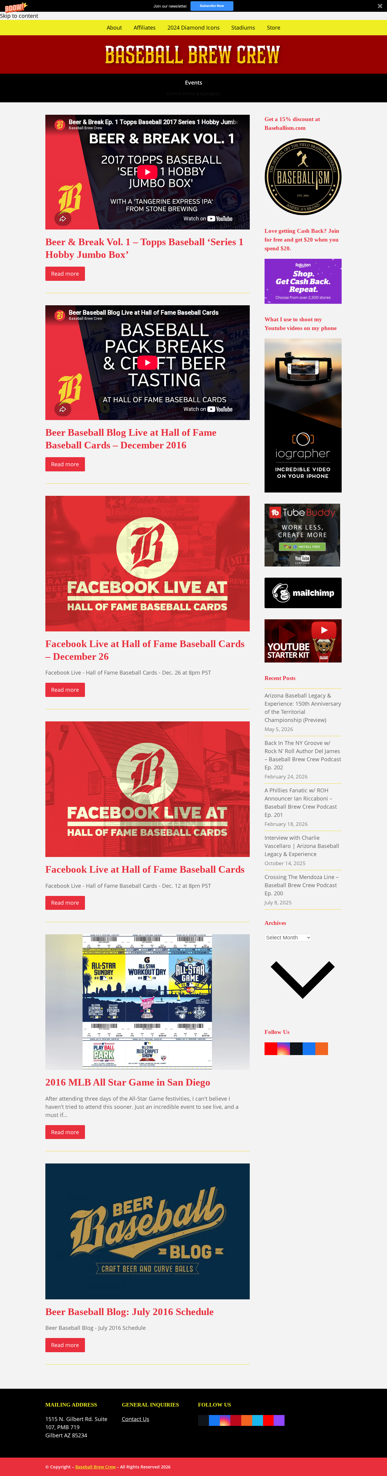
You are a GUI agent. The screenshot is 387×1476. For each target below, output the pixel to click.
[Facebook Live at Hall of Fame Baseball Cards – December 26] (147, 562)
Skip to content (19, 15)
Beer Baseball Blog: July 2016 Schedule (129, 1311)
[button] (193, 6)
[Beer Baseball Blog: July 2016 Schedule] (147, 1230)
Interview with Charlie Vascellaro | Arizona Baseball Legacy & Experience (302, 846)
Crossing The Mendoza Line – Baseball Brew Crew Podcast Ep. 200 (302, 885)
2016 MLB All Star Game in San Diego (127, 1082)
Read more (65, 273)
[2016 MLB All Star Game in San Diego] (147, 1001)
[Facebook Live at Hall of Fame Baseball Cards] (147, 788)
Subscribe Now (212, 5)
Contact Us (135, 1419)
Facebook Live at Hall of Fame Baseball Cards (145, 869)
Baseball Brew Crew (95, 1467)
